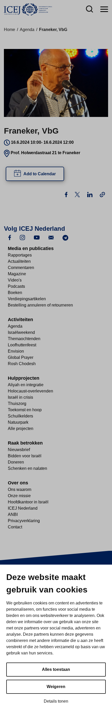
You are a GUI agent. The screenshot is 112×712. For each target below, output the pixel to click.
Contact (15, 527)
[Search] (89, 9)
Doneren (16, 462)
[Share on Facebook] (67, 194)
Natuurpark (18, 422)
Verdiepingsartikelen (27, 299)
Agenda (27, 29)
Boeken (15, 292)
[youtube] (36, 237)
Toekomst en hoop (25, 410)
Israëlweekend (21, 332)
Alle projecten (20, 428)
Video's (15, 280)
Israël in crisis (20, 397)
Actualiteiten (19, 261)
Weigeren (56, 686)
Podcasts (16, 286)
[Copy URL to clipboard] (102, 194)
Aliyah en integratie (25, 385)
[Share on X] (78, 194)
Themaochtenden (24, 338)
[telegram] (65, 237)
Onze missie (19, 496)
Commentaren (21, 267)
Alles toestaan (56, 669)
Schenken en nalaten (27, 468)
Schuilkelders (20, 416)
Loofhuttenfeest (22, 345)
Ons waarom (19, 489)
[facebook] (9, 237)
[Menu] (104, 9)
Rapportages (20, 255)
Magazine (17, 274)
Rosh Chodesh (22, 363)
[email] (51, 237)
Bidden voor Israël (24, 456)
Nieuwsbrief (19, 449)
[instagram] (22, 237)
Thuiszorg (17, 403)
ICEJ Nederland (23, 508)
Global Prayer (20, 357)
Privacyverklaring (24, 521)
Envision (16, 351)
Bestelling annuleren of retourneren (40, 305)
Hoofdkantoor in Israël (28, 502)
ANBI (13, 514)
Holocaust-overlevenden (30, 391)
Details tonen (56, 701)
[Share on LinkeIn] (90, 194)
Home (9, 29)
